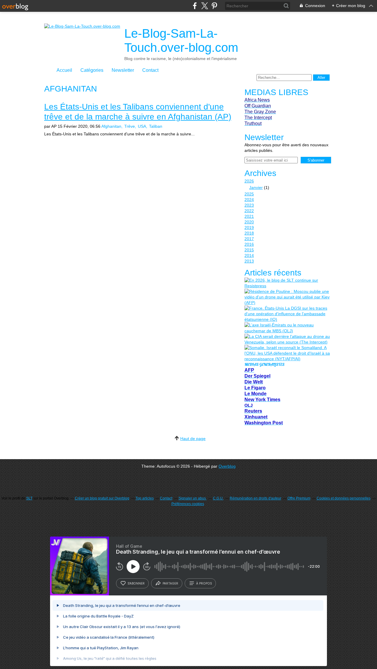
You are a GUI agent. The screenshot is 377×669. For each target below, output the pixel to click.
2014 (249, 255)
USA (142, 126)
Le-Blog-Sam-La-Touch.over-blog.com (181, 40)
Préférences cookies (187, 504)
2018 (249, 233)
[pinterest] (214, 5)
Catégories (91, 70)
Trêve (129, 126)
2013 (249, 261)
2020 (249, 222)
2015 (249, 250)
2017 (249, 238)
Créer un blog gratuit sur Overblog (102, 498)
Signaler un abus (192, 498)
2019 (249, 227)
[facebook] (195, 5)
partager (170, 583)
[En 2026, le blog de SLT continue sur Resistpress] (287, 283)
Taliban (155, 126)
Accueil (64, 70)
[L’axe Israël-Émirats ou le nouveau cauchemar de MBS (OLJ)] (287, 327)
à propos (204, 583)
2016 (249, 244)
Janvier (256, 187)
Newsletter (123, 70)
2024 (249, 199)
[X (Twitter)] (204, 5)
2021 (249, 216)
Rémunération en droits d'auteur (255, 498)
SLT (29, 498)
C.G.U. (218, 498)
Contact (150, 70)
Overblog (227, 466)
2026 (249, 181)
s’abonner (136, 583)
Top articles (144, 498)
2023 (249, 205)
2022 (249, 210)
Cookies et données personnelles (344, 498)
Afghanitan (111, 126)
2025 (249, 194)
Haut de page (193, 438)
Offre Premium (298, 498)
